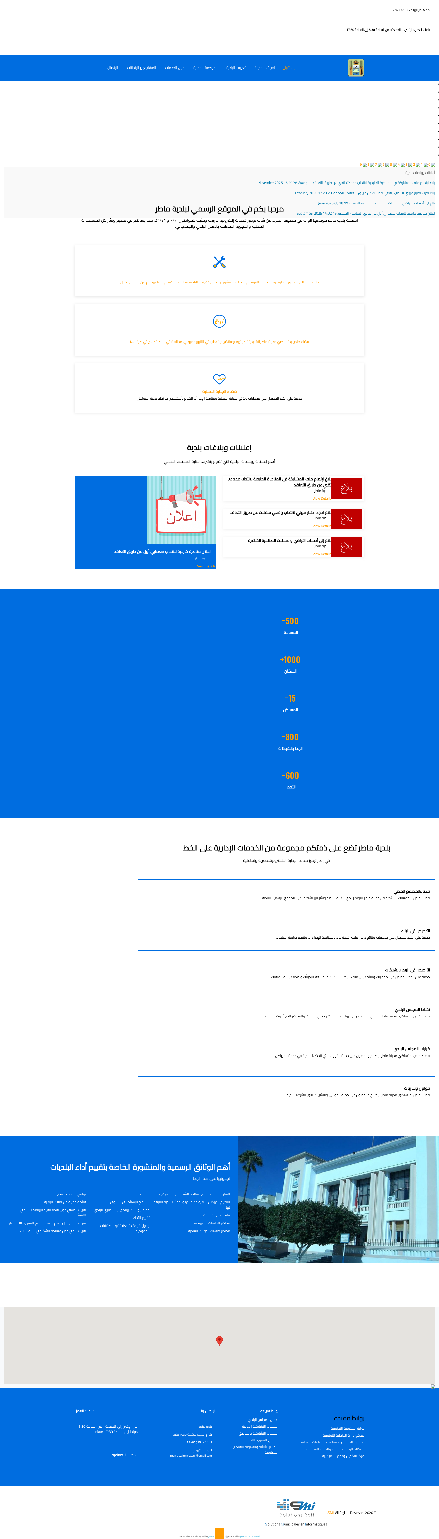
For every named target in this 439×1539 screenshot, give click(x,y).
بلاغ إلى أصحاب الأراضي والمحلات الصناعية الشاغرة (289, 540)
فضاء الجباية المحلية (219, 391)
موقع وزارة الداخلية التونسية (343, 1435)
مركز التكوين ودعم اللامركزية (343, 1456)
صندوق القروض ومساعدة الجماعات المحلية (332, 1442)
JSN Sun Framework (250, 1536)
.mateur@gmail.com (199, 1455)
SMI (331, 1512)
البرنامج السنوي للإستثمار (260, 1440)
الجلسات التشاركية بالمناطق (259, 1433)
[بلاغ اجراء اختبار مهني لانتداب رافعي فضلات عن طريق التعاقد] (346, 519)
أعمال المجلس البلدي (263, 1419)
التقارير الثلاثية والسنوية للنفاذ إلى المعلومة (255, 1449)
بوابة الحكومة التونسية (347, 1428)
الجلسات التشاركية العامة (260, 1426)
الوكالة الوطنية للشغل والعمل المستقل (335, 1449)
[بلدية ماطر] (355, 68)
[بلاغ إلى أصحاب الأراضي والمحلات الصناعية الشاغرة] (346, 547)
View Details (206, 566)
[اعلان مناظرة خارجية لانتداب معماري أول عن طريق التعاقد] (181, 510)
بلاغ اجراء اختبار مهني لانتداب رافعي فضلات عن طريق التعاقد (280, 512)
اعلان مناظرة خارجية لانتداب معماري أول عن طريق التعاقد (162, 551)
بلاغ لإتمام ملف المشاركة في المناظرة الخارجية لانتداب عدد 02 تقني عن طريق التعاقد (279, 482)
